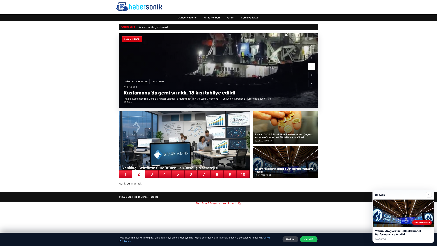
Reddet (290, 239)
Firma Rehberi (212, 17)
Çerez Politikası (250, 17)
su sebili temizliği (230, 203)
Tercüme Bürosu (206, 203)
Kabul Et (309, 239)
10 (243, 174)
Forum (230, 17)
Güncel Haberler (187, 17)
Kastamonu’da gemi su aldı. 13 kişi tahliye (162, 27)
